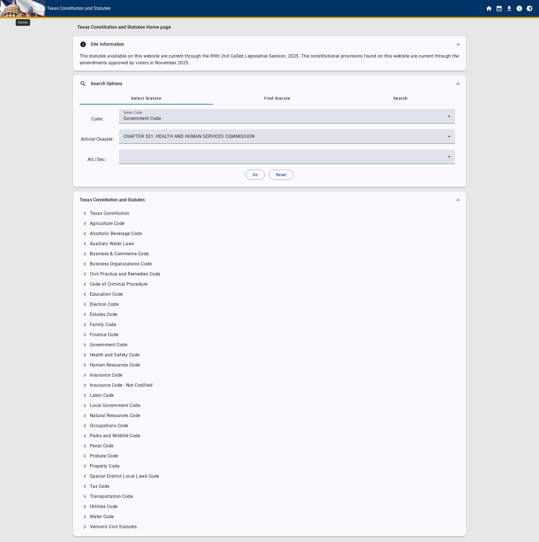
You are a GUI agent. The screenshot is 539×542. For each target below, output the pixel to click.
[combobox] (287, 118)
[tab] (146, 98)
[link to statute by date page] (499, 8)
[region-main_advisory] (269, 44)
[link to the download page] (509, 8)
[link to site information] (519, 8)
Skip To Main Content (297, 8)
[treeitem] (269, 213)
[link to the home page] (489, 8)
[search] (269, 83)
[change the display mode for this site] (529, 8)
